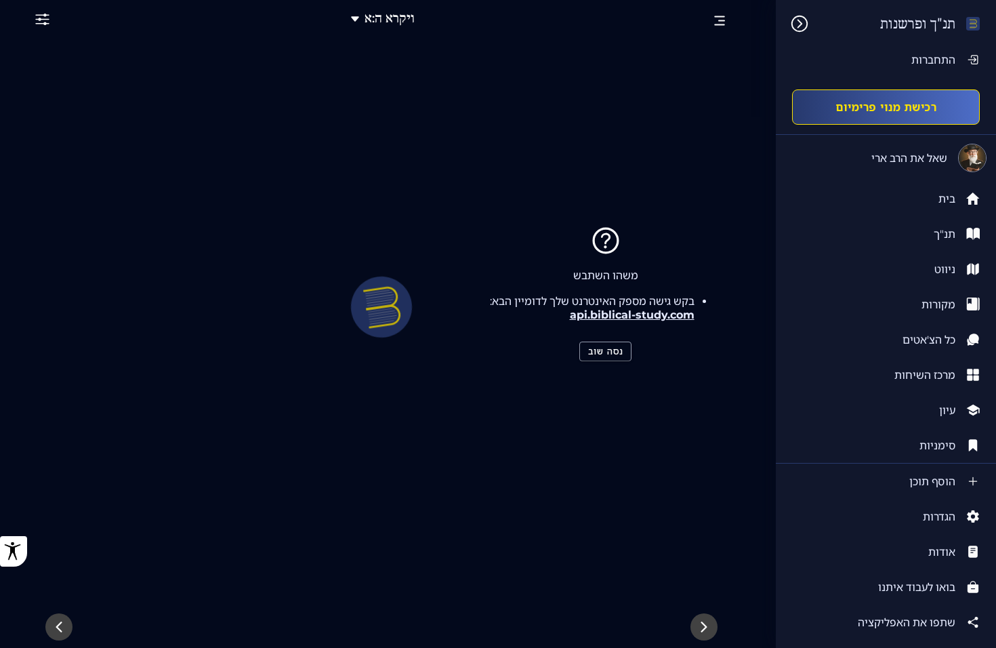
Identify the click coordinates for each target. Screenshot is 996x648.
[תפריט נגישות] (13, 551)
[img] (793, 24)
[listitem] (886, 233)
